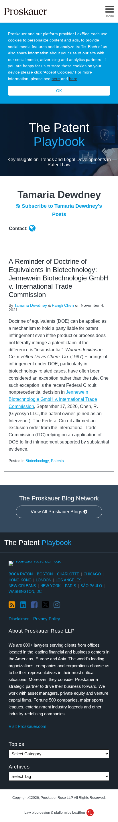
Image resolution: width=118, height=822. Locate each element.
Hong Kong (20, 580)
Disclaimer (19, 618)
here (56, 78)
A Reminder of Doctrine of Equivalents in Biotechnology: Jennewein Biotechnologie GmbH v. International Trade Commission (59, 278)
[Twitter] (45, 605)
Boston (45, 574)
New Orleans (22, 586)
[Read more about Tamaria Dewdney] (32, 228)
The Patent (59, 134)
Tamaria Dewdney (30, 305)
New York (50, 586)
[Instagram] (57, 605)
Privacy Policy (46, 618)
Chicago (92, 574)
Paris (70, 586)
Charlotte (68, 574)
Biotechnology (37, 461)
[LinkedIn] (23, 605)
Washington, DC (25, 591)
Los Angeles (69, 580)
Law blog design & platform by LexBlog (55, 813)
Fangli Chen (63, 305)
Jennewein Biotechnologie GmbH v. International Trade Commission (53, 399)
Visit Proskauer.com (27, 726)
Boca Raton (21, 574)
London (43, 580)
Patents (57, 461)
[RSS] (12, 605)
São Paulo (91, 586)
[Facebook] (34, 605)
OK (59, 90)
